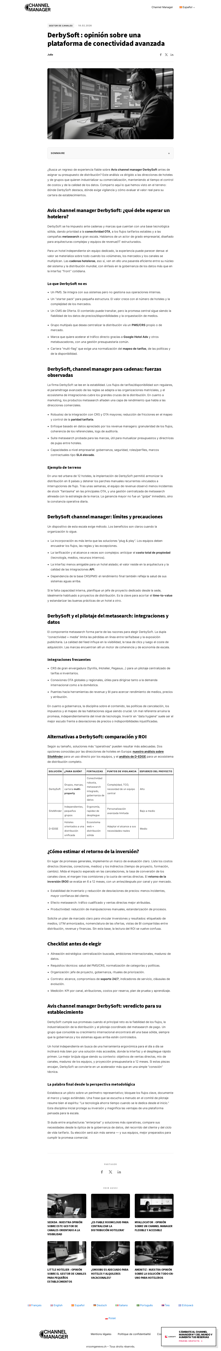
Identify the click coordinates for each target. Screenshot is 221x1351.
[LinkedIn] (172, 54)
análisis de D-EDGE (132, 756)
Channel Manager (162, 7)
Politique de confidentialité (134, 1334)
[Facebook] (160, 54)
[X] (166, 54)
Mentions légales (101, 1334)
